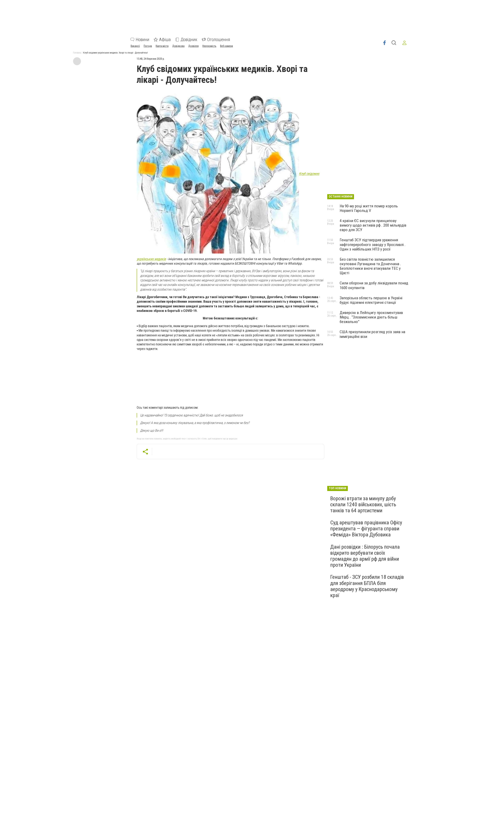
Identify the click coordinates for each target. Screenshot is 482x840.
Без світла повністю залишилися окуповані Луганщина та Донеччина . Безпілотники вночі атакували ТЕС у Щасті (370, 266)
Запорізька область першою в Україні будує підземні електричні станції (371, 300)
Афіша (165, 39)
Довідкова (178, 45)
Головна (77, 52)
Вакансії (135, 45)
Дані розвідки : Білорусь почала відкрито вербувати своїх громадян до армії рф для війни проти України (365, 556)
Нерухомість (209, 45)
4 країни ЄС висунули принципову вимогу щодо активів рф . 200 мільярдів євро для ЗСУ (373, 225)
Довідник (189, 39)
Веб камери (226, 45)
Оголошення (218, 39)
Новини (142, 39)
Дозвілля (193, 45)
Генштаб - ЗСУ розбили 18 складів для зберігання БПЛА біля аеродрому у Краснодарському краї (367, 586)
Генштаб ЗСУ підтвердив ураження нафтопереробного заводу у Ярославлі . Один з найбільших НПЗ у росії (373, 244)
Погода (148, 45)
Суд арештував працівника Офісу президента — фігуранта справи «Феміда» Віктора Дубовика (366, 528)
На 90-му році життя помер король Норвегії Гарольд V (369, 208)
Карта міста (162, 45)
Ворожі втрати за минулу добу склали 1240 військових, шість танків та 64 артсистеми (363, 504)
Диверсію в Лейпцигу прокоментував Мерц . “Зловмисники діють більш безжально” (371, 317)
